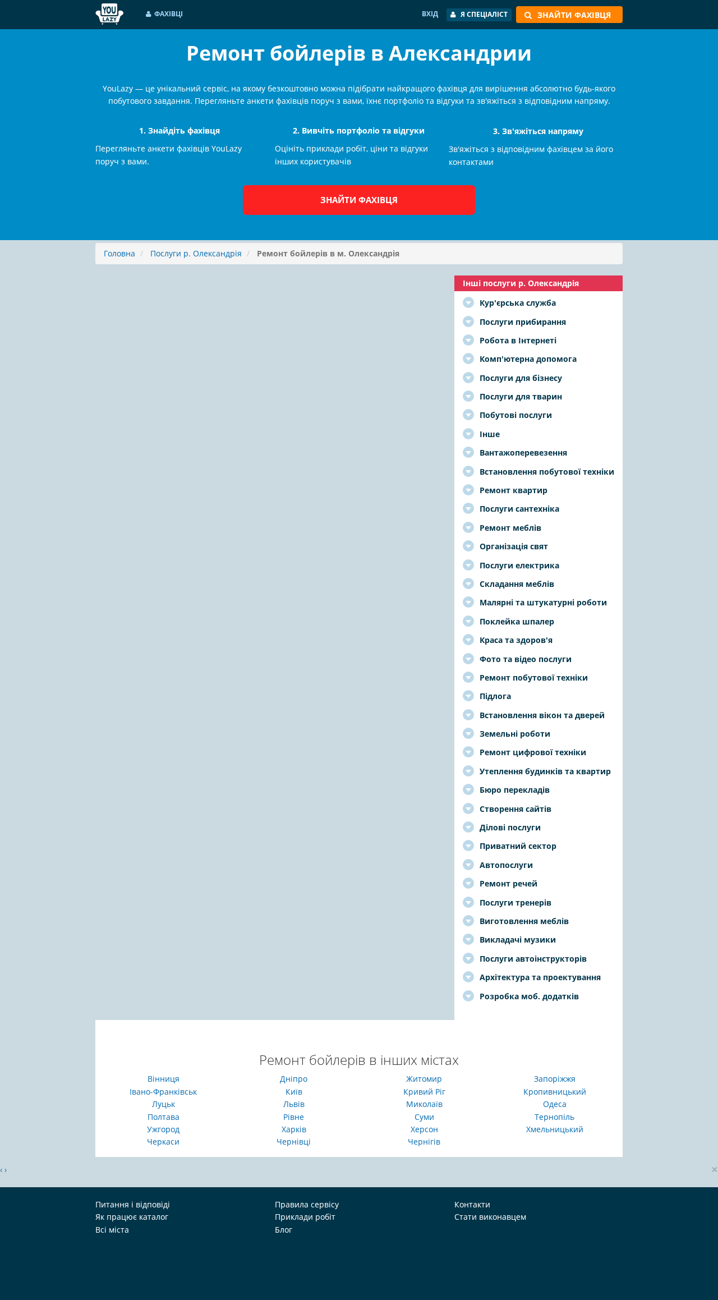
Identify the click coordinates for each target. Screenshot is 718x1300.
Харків (294, 1129)
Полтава (164, 1116)
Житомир (424, 1078)
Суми (424, 1116)
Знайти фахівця (359, 199)
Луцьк (163, 1104)
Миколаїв (424, 1104)
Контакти (472, 1204)
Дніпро (293, 1078)
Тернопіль (554, 1116)
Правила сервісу (307, 1204)
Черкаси (163, 1141)
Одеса (555, 1104)
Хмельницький (554, 1129)
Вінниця (164, 1078)
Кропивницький (554, 1091)
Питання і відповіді (132, 1204)
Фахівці (168, 14)
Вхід (430, 14)
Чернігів (424, 1141)
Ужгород (163, 1129)
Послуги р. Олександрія (196, 253)
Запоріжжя (555, 1078)
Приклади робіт (305, 1216)
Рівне (293, 1116)
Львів (294, 1104)
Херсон (424, 1129)
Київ (294, 1091)
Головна (119, 253)
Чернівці (294, 1141)
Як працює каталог (131, 1216)
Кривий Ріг (424, 1091)
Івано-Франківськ (163, 1091)
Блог (283, 1229)
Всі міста (112, 1229)
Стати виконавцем (490, 1216)
